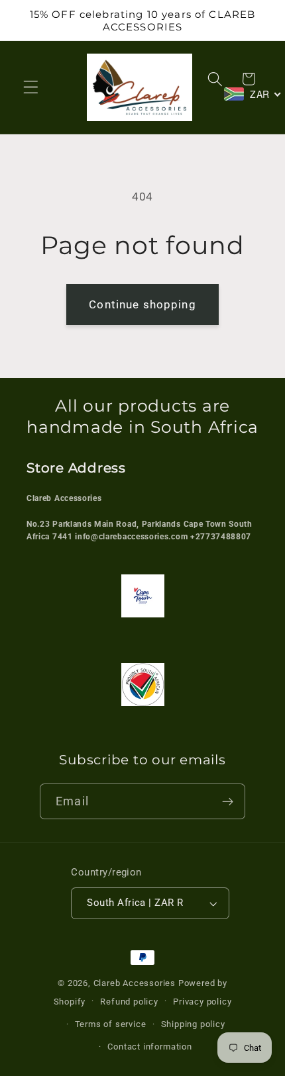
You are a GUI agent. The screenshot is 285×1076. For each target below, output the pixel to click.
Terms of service (110, 1024)
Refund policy (129, 1002)
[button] (31, 88)
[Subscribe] (228, 801)
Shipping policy (193, 1024)
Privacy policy (202, 1002)
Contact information (149, 1047)
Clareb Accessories (135, 983)
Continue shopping (142, 304)
